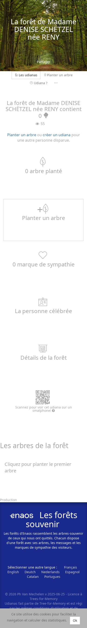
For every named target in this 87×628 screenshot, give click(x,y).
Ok (75, 620)
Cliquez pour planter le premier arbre (38, 467)
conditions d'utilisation (51, 608)
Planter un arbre (60, 75)
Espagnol (72, 572)
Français (70, 567)
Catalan (33, 576)
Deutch (30, 572)
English (13, 572)
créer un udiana (57, 134)
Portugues (52, 576)
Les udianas (28, 75)
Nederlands (50, 572)
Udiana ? (40, 83)
